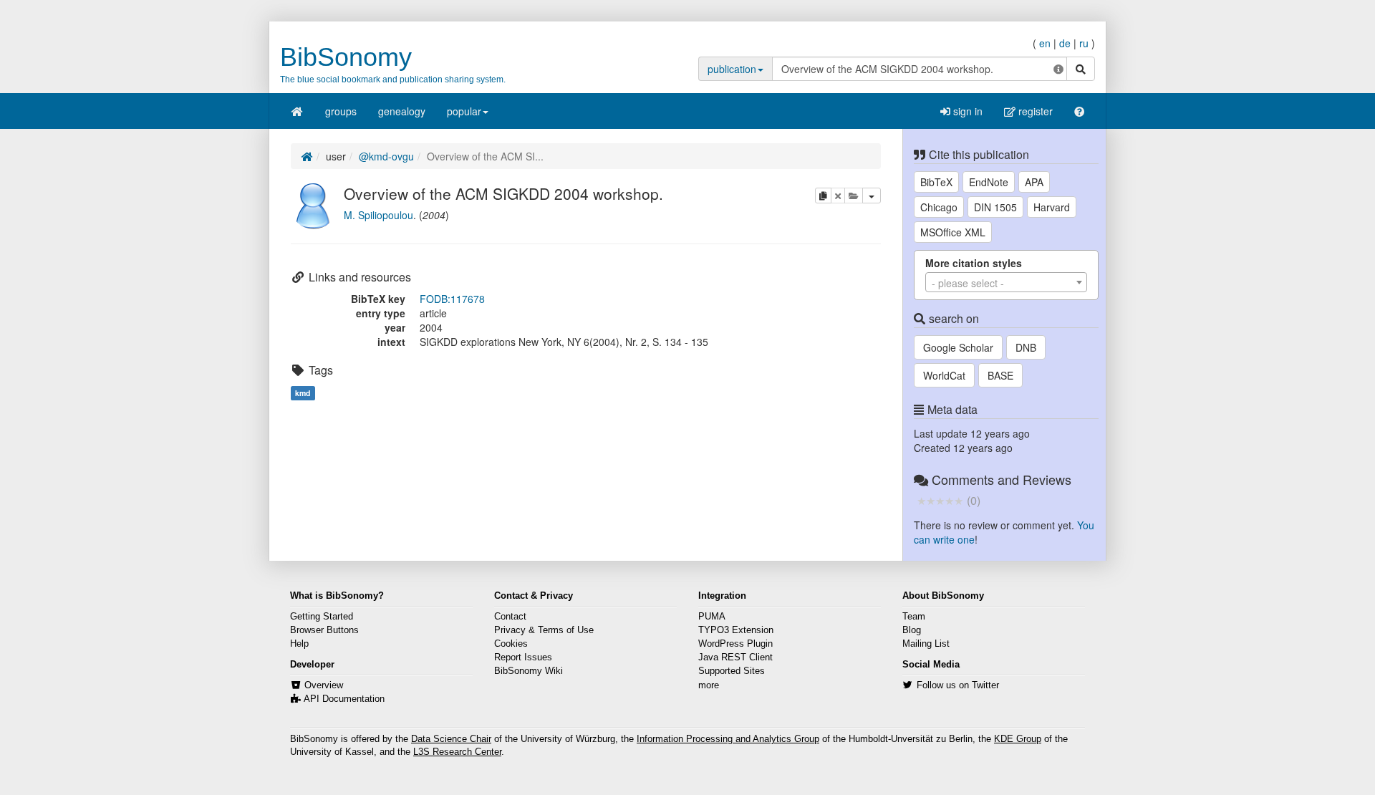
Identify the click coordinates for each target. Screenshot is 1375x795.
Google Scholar (958, 347)
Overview (323, 685)
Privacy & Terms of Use (544, 630)
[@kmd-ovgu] (314, 204)
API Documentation (344, 699)
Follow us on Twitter (958, 685)
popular (464, 111)
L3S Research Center (457, 752)
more (708, 685)
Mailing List (926, 644)
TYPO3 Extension (735, 630)
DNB (1025, 347)
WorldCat (944, 375)
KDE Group (1017, 739)
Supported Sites (731, 671)
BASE (1000, 375)
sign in (966, 111)
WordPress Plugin (735, 644)
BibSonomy (346, 57)
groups (341, 111)
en (1045, 43)
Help (299, 644)
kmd (302, 392)
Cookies (511, 644)
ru (1084, 43)
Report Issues (523, 657)
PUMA (711, 617)
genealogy (401, 111)
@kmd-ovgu (386, 156)
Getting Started (321, 617)
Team (913, 617)
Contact (510, 617)
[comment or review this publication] (940, 500)
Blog (911, 630)
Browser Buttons (324, 630)
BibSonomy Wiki (528, 671)
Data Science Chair (451, 739)
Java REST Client (735, 657)
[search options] (1058, 69)
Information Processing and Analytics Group (728, 739)
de (1065, 43)
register (1034, 111)
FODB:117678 (452, 299)
